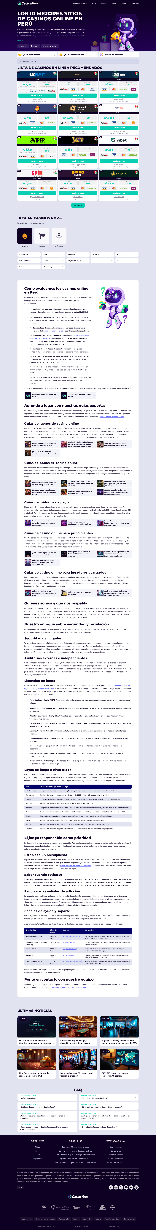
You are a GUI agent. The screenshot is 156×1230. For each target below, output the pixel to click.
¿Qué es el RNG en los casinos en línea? (75, 1158)
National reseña (78, 131)
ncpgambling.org (69, 942)
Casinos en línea (78, 3)
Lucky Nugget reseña (78, 165)
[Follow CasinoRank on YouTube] (126, 1187)
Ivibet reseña (119, 165)
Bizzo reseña (77, 197)
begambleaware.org (70, 949)
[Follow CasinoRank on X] (121, 1187)
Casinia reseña (119, 197)
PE (19, 1187)
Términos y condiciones (45, 1227)
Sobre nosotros (116, 1147)
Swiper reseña (37, 165)
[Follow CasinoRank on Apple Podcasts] (136, 1187)
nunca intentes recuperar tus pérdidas (75, 866)
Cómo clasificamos (116, 1158)
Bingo (37, 1147)
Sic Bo (37, 1155)
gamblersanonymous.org (71, 936)
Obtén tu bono (37, 95)
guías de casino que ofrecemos (111, 417)
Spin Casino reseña (37, 197)
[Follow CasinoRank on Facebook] (111, 1187)
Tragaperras (37, 1158)
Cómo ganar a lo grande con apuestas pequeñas (75, 1155)
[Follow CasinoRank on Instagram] (116, 1187)
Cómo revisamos (116, 1155)
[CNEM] (77, 1207)
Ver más (77, 205)
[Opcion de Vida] (60, 1207)
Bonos (103, 3)
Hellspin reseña (37, 131)
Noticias (135, 3)
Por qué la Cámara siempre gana (75, 1147)
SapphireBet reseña (78, 99)
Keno (37, 1151)
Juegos (93, 3)
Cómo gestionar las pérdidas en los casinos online (75, 1162)
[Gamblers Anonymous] (102, 1207)
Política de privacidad (116, 1162)
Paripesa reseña (119, 131)
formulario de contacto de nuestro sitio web (68, 987)
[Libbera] (90, 1207)
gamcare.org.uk (68, 955)
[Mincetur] (44, 1207)
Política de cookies (81, 1227)
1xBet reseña (37, 99)
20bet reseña (119, 99)
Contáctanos (116, 1151)
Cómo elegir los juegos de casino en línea (75, 1151)
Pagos (114, 3)
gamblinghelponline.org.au (72, 961)
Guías (124, 3)
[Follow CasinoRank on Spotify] (131, 1187)
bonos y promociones (54, 331)
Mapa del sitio (114, 1227)
